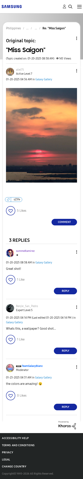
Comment (64, 222)
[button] (70, 71)
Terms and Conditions (18, 445)
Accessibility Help (15, 438)
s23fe (17, 199)
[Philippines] (12, 6)
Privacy (7, 452)
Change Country (14, 466)
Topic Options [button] (70, 38)
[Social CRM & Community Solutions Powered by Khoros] (67, 425)
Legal (6, 459)
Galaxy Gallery (43, 79)
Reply (65, 291)
